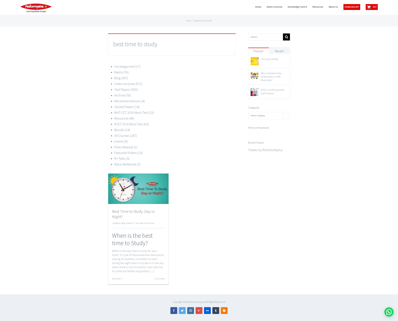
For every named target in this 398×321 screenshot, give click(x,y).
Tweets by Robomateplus (265, 150)
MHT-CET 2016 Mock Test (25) (134, 112)
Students (129, 223)
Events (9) (121, 141)
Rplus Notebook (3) (127, 164)
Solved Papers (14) (127, 107)
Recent (279, 51)
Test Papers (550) (126, 89)
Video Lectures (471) (128, 84)
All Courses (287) (125, 135)
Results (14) (122, 130)
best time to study (147, 223)
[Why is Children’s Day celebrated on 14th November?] (255, 74)
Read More (116, 278)
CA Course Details (269, 59)
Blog (123, 223)
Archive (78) (122, 95)
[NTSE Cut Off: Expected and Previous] (255, 91)
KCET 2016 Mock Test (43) (131, 124)
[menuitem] (261, 6)
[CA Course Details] (255, 60)
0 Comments (159, 278)
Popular (258, 51)
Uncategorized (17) (127, 66)
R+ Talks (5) (122, 158)
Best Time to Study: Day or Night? (133, 214)
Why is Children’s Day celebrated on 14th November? (271, 77)
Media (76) (121, 72)
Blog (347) (121, 78)
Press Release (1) (125, 147)
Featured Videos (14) (128, 153)
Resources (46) (124, 118)
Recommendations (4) (129, 101)
